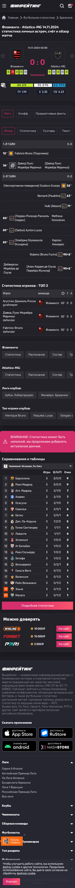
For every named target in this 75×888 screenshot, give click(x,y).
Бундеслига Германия (16, 782)
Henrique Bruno (15, 415)
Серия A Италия (12, 768)
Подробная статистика (38, 605)
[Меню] (4, 6)
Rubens (34, 254)
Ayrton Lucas (34, 230)
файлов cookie (26, 873)
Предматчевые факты (51, 113)
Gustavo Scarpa (50, 185)
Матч (7, 113)
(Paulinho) (54, 196)
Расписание (36, 354)
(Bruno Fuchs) (48, 254)
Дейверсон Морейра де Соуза (11, 268)
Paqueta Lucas (43, 415)
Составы (49, 131)
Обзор (8, 131)
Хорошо (11, 881)
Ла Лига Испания (13, 778)
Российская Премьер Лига (19, 792)
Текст (66, 131)
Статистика (28, 131)
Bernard (42, 196)
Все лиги (7, 796)
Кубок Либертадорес (19, 395)
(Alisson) (56, 206)
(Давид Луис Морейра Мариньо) (57, 165)
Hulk (47, 206)
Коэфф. (23, 113)
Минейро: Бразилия (54, 395)
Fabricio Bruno (23, 153)
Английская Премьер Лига (19, 773)
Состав (57, 354)
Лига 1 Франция (12, 787)
